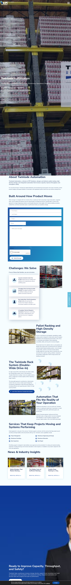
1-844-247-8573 (19, 87)
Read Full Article (15, 475)
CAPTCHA (11, 248)
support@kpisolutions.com (25, 90)
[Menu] (68, 3)
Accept (55, 582)
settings (48, 583)
